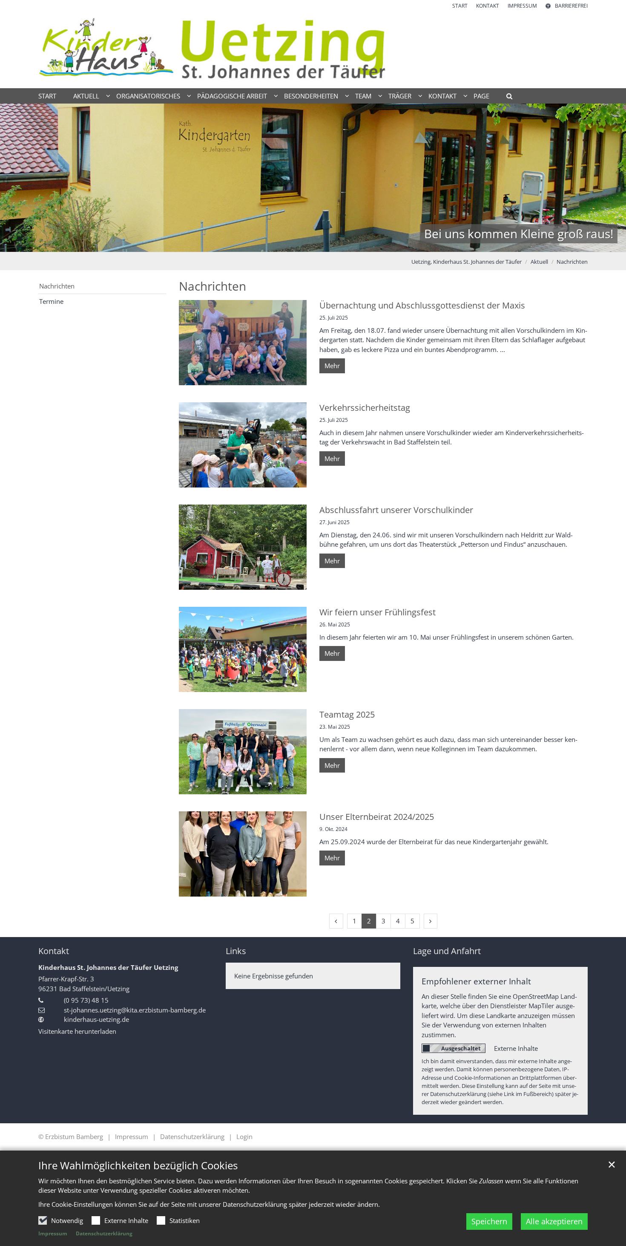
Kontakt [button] (442, 96)
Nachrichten (572, 261)
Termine (51, 301)
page (481, 96)
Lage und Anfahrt (447, 951)
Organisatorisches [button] (148, 96)
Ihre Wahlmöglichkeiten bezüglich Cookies (138, 1165)
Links (236, 951)
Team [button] (363, 96)
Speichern (489, 1221)
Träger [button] (399, 96)
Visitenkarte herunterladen (77, 1031)
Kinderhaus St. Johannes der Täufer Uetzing (108, 967)
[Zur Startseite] (313, 49)
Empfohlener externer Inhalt (476, 981)
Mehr (332, 365)
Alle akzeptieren (554, 1221)
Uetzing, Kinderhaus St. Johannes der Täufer (466, 261)
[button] (506, 98)
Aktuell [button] (86, 96)
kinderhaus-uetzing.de (96, 1019)
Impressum (52, 1233)
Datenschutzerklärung (104, 1233)
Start (47, 96)
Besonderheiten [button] (311, 96)
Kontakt (53, 951)
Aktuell (539, 261)
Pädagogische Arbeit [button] (232, 96)
